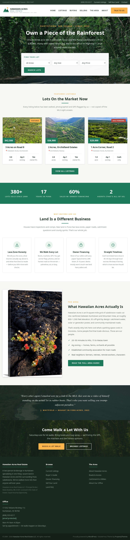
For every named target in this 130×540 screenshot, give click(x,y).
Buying (73, 10)
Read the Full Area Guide (86, 363)
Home (53, 10)
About (105, 10)
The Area (94, 10)
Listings (62, 10)
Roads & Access (95, 475)
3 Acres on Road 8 (14, 147)
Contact (124, 2)
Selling (83, 10)
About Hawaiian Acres (98, 471)
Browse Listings (79, 446)
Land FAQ (50, 487)
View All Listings (64, 171)
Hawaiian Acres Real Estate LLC (24, 537)
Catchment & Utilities (97, 479)
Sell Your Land (114, 2)
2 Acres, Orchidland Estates (62, 147)
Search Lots (34, 70)
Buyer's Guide (51, 475)
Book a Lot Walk (51, 446)
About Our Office (96, 483)
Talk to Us (119, 10)
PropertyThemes (121, 537)
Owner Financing (52, 479)
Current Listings (100, 2)
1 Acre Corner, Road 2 (102, 147)
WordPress (92, 537)
